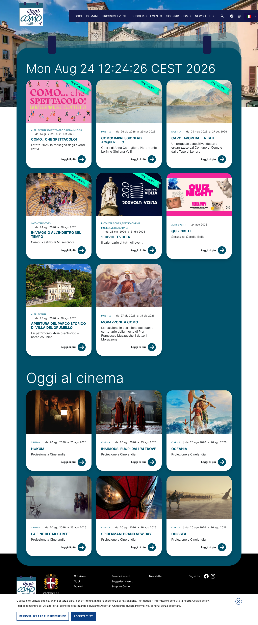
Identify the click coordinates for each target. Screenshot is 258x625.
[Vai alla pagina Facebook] (231, 16)
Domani (92, 16)
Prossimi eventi (114, 16)
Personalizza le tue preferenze (42, 616)
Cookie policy (200, 600)
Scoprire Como (178, 16)
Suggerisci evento (147, 16)
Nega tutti (238, 601)
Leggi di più (68, 159)
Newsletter (204, 16)
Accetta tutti (83, 616)
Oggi (78, 16)
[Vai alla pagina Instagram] (239, 16)
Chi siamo (80, 576)
